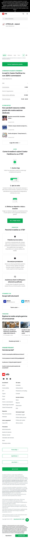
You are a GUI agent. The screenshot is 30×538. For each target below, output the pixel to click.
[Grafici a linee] (23, 55)
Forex (3, 396)
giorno (4, 55)
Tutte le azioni (14, 307)
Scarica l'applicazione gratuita (15, 64)
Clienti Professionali (7, 407)
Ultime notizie (19, 423)
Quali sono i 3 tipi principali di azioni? (11, 362)
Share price (18, 405)
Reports (18, 402)
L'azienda (18, 385)
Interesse (4, 416)
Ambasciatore (19, 388)
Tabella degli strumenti (8, 404)
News (17, 400)
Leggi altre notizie (14, 142)
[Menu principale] (27, 13)
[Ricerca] (23, 13)
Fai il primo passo (15, 220)
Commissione (5, 87)
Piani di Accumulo (6, 414)
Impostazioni (8, 535)
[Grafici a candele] (26, 55)
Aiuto (3, 440)
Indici (3, 399)
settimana (10, 55)
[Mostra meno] (15, 11)
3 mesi (19, 55)
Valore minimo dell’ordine (8, 95)
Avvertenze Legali (20, 414)
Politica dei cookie (20, 420)
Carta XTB (4, 423)
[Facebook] (7, 378)
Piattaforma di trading (21, 390)
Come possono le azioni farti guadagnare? (13, 358)
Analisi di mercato (6, 432)
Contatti (18, 393)
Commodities (5, 388)
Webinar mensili (6, 435)
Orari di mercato (6, 99)
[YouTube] (3, 378)
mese (15, 55)
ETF (3, 390)
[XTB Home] (4, 13)
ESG (17, 408)
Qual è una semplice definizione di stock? (13, 354)
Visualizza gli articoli (14, 341)
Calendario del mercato (8, 437)
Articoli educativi (6, 429)
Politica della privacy (21, 417)
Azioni (3, 385)
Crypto (4, 393)
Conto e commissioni (7, 402)
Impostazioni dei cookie (19, 519)
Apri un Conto (15, 469)
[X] (10, 378)
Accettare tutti (21, 535)
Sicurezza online (6, 443)
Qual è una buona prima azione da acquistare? (11, 366)
